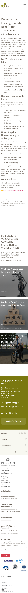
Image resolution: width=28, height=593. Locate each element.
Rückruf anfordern (13, 421)
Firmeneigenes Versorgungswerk (9, 498)
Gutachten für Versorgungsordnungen (10, 511)
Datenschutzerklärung (7, 585)
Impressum (4, 582)
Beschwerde (4, 588)
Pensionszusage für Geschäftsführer (10, 531)
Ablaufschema (4, 494)
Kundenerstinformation (7, 591)
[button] (3, 590)
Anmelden (5, 555)
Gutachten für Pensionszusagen (9, 509)
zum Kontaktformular (9, 413)
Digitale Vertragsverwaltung (8, 496)
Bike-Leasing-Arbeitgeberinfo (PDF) (13, 190)
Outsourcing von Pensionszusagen (9, 533)
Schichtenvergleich (6, 520)
